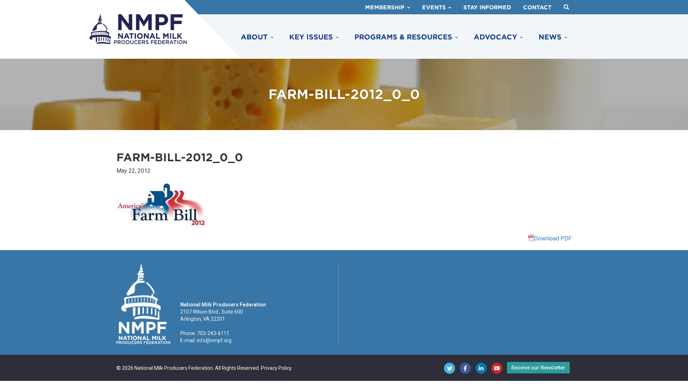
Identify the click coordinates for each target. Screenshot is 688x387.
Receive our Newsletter (538, 368)
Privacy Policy (276, 368)
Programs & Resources (404, 37)
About (255, 37)
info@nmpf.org (214, 340)
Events (435, 7)
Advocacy (496, 37)
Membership (385, 7)
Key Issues (312, 37)
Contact (537, 7)
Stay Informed (487, 7)
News (551, 37)
